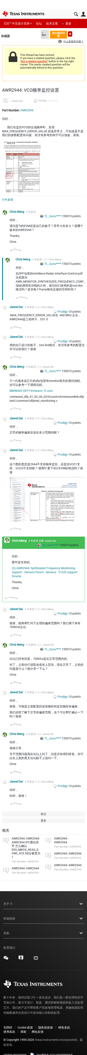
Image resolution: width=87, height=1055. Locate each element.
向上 (11, 251)
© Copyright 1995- (18, 1039)
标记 (43, 814)
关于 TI (7, 904)
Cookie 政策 (25, 1027)
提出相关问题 (58, 34)
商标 (23, 1031)
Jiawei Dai (16, 100)
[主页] (23, 14)
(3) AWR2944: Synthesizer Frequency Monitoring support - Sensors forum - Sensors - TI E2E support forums (44, 572)
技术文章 (52, 23)
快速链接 (9, 918)
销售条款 (64, 1027)
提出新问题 (70, 34)
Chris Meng (17, 211)
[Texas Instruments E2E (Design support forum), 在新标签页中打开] (20, 959)
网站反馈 (38, 1031)
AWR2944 (26, 110)
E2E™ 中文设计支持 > (18, 23)
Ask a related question (34, 61)
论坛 (39, 23)
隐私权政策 (45, 1027)
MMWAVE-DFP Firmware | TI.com (31, 390)
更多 (68, 23)
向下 (20, 251)
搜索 (76, 14)
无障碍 (7, 1027)
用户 (83, 14)
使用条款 (9, 1031)
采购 (6, 933)
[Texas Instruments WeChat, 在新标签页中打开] (5, 959)
